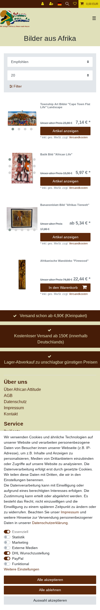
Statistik (18, 537)
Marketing (20, 542)
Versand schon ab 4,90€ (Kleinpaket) (53, 316)
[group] (22, 118)
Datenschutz (15, 402)
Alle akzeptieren (50, 580)
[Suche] (67, 4)
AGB (8, 395)
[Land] (59, 4)
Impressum (14, 408)
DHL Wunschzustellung (30, 553)
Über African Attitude (22, 389)
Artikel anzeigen (65, 131)
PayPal (17, 558)
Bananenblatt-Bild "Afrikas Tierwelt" (64, 204)
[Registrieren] (51, 4)
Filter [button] (18, 86)
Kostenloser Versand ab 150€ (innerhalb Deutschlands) (50, 339)
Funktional (20, 564)
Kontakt (11, 414)
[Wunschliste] (74, 4)
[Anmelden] (43, 4)
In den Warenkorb (63, 287)
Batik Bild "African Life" (56, 154)
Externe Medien (25, 548)
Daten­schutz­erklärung (50, 523)
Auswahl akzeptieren (50, 600)
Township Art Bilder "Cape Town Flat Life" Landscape (65, 106)
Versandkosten (78, 137)
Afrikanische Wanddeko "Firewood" (64, 260)
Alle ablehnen (50, 590)
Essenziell (20, 532)
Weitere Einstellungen (21, 569)
